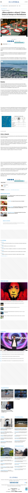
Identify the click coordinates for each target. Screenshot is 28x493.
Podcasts (17, 479)
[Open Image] (2, 20)
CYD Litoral (14, 479)
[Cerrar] (23, 42)
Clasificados (10, 479)
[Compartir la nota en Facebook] (8, 41)
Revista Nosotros (7, 479)
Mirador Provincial (21, 479)
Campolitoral (2, 479)
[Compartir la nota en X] (10, 41)
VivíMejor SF (25, 479)
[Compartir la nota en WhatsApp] (11, 41)
